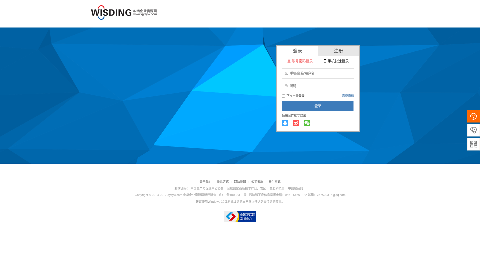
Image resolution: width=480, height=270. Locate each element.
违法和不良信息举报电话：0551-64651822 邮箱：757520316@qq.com (297, 195)
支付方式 (274, 182)
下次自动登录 (295, 96)
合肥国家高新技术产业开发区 (246, 188)
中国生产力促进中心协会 (207, 188)
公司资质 (257, 182)
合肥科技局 (277, 188)
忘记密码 (348, 96)
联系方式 (223, 182)
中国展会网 (295, 188)
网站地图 (240, 182)
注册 (338, 51)
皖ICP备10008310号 (232, 195)
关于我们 (206, 182)
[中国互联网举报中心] (240, 216)
